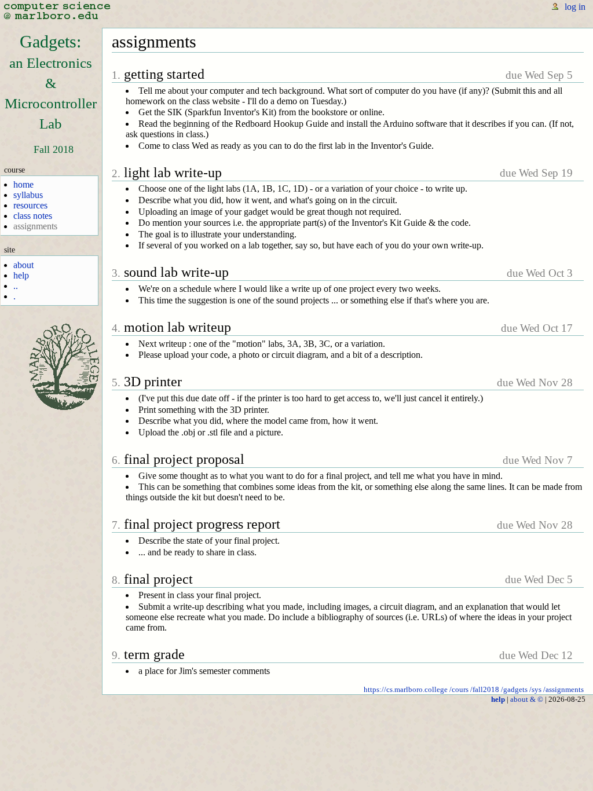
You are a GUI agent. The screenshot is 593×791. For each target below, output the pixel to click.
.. (15, 286)
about (23, 265)
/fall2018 (484, 689)
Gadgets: (51, 81)
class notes (32, 216)
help (21, 275)
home (23, 184)
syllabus (28, 195)
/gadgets (514, 689)
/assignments (563, 689)
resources (30, 205)
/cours (458, 689)
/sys (535, 689)
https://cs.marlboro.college (406, 689)
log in (575, 7)
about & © (526, 699)
